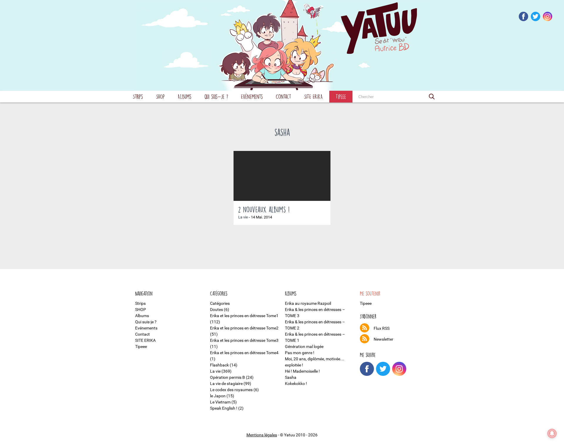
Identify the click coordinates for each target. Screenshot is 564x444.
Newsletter (383, 339)
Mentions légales (261, 435)
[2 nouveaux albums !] (282, 176)
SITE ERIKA (313, 96)
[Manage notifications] (552, 433)
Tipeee (341, 96)
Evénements (252, 96)
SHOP (160, 96)
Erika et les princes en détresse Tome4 (244, 352)
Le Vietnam (220, 402)
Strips (138, 96)
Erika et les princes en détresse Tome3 (244, 340)
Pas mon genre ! (299, 352)
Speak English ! (223, 408)
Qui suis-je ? (216, 96)
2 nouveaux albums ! (264, 209)
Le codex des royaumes (231, 389)
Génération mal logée (304, 346)
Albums (185, 96)
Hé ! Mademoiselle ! (302, 371)
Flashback (219, 365)
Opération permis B (227, 377)
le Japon (218, 395)
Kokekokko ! (296, 383)
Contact (283, 96)
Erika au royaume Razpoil (308, 303)
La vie (243, 217)
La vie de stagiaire (226, 383)
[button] (432, 96)
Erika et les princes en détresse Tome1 (244, 315)
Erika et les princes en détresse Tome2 (244, 328)
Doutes (216, 309)
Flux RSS (382, 328)
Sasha (290, 377)
